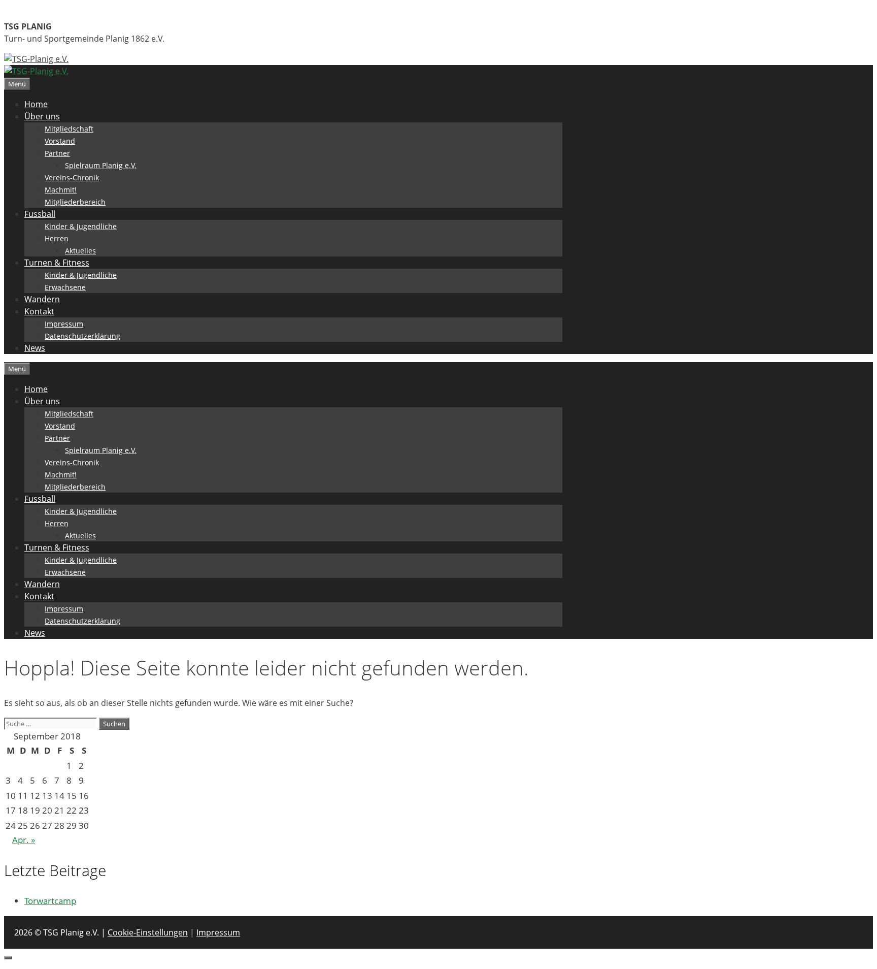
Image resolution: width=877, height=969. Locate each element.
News (34, 347)
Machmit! (61, 190)
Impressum (64, 324)
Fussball (39, 213)
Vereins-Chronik (72, 177)
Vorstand (60, 141)
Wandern (42, 299)
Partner (57, 153)
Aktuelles (80, 250)
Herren (57, 238)
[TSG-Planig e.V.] (36, 71)
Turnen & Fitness (56, 262)
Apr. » (23, 840)
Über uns (42, 116)
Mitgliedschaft (69, 129)
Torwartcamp (50, 901)
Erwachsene (65, 287)
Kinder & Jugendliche (81, 226)
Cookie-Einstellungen (148, 932)
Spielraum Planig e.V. (101, 165)
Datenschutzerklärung (82, 336)
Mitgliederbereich (75, 202)
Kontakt (39, 311)
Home (36, 104)
